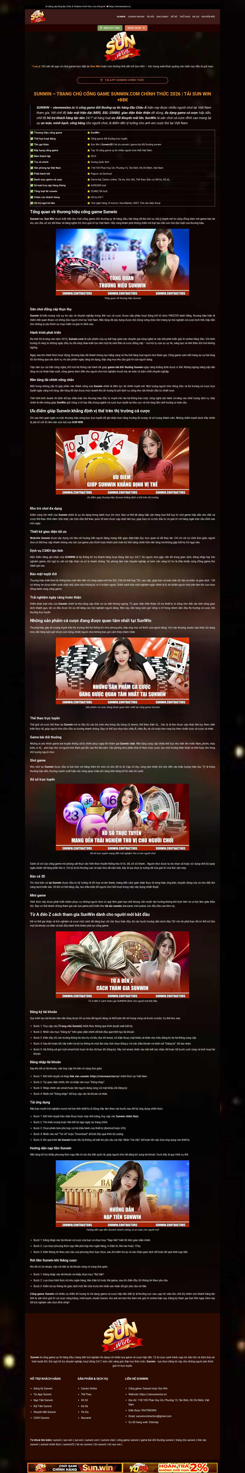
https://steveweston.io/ (153, 1394)
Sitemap (153, 1422)
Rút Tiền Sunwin (43, 1406)
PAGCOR (173, 315)
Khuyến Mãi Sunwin (45, 1412)
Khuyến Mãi (208, 16)
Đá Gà (195, 16)
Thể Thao (185, 16)
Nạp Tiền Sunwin (43, 1400)
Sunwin (121, 16)
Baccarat (162, 16)
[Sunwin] (46, 16)
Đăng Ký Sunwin (43, 1388)
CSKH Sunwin (41, 1417)
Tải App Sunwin (43, 1394)
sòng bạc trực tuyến (90, 417)
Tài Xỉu (150, 16)
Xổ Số (174, 16)
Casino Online (136, 16)
